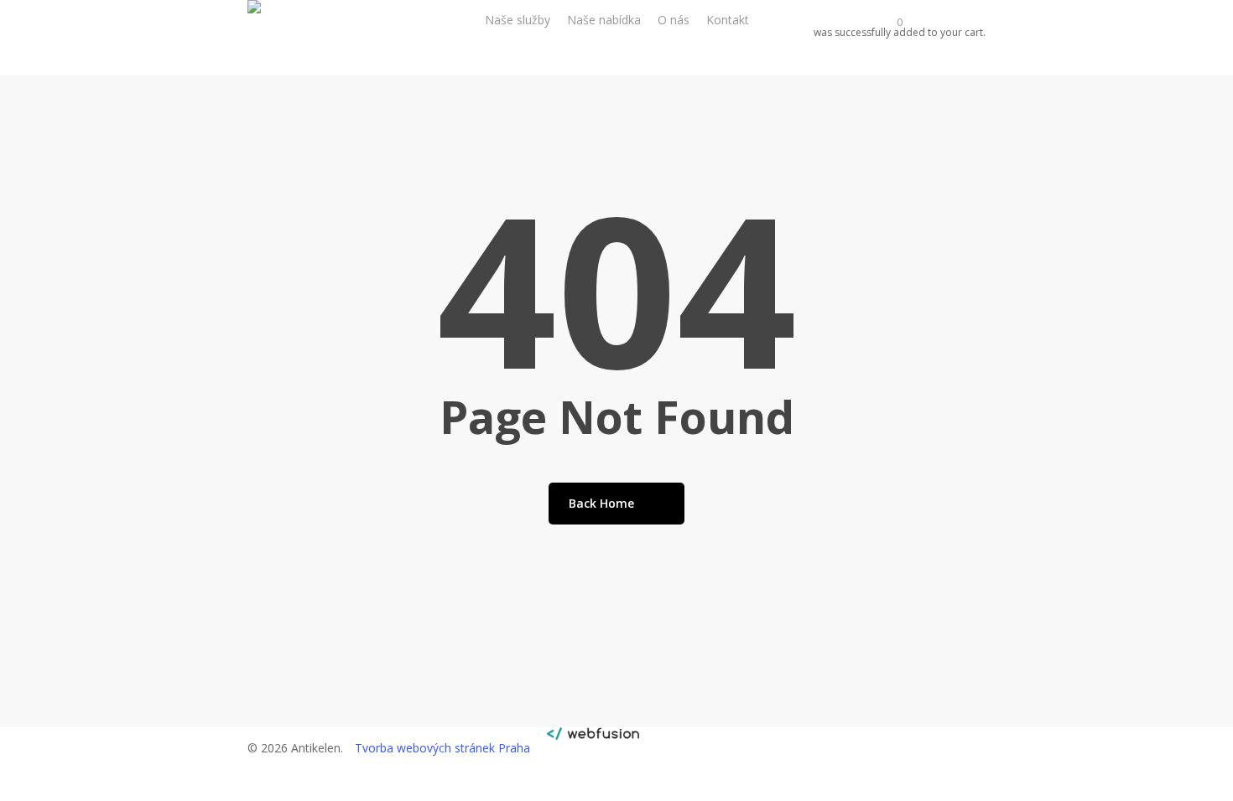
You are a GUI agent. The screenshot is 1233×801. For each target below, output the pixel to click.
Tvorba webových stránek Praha (442, 748)
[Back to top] (616, 790)
